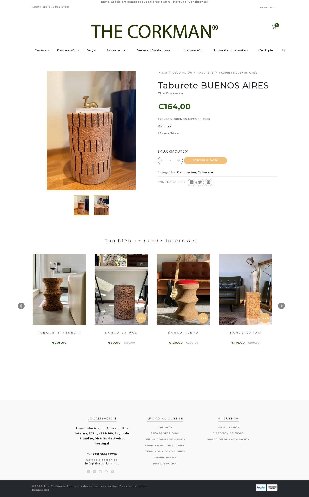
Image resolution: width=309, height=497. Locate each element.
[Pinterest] (208, 182)
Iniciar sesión (228, 427)
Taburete (205, 72)
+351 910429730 (105, 454)
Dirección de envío (228, 433)
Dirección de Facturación (228, 439)
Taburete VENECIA (59, 332)
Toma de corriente (229, 50)
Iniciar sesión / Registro (50, 7)
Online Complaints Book (165, 439)
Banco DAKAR (245, 332)
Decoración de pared (154, 50)
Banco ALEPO (183, 332)
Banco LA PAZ (121, 332)
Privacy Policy (165, 463)
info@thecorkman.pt (102, 463)
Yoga (91, 50)
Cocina (40, 50)
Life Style (264, 50)
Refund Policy (165, 457)
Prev (21, 306)
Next (281, 306)
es (266, 7)
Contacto (165, 427)
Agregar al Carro (205, 160)
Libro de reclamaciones (165, 445)
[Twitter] (200, 182)
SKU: (162, 151)
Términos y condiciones (165, 451)
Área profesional (165, 433)
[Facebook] (191, 182)
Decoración (67, 50)
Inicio (162, 72)
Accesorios (116, 50)
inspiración (193, 50)
